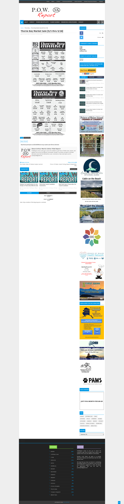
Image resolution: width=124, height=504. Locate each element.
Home (47, 1)
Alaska (82, 416)
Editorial (82, 418)
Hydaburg (94, 418)
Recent (84, 77)
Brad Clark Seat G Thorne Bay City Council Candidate (67, 185)
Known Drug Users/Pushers (90, 1)
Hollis (88, 418)
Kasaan (100, 418)
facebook (67, 192)
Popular (91, 77)
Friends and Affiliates (67, 1)
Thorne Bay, (39, 34)
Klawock (89, 421)
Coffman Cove (88, 416)
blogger (29, 192)
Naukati (95, 421)
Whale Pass (94, 425)
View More (74, 169)
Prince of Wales (90, 423)
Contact (58, 1)
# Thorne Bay (27, 137)
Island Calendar (78, 1)
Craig (95, 416)
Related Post (24, 169)
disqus (48, 192)
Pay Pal (81, 60)
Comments (100, 77)
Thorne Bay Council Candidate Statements (47, 185)
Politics (82, 423)
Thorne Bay (27, 28)
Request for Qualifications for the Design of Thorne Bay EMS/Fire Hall (29, 185)
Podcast (101, 1)
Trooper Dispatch (84, 425)
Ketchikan (82, 421)
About (53, 1)
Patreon (81, 59)
